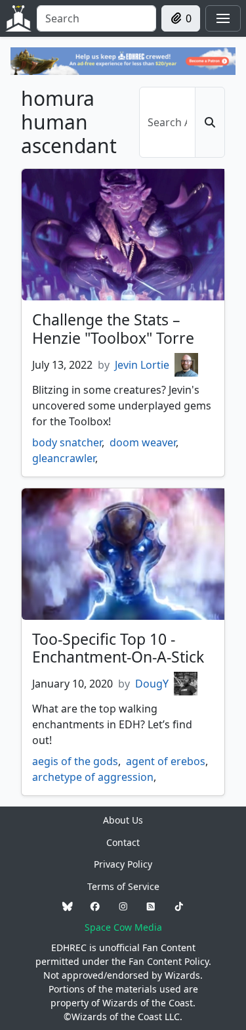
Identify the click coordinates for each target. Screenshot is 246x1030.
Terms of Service (123, 886)
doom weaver (143, 442)
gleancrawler (63, 458)
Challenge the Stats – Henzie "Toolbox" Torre (113, 328)
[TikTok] (179, 907)
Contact (123, 842)
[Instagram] (123, 907)
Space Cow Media (123, 927)
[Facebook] (95, 907)
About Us (123, 820)
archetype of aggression (93, 777)
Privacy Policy (123, 864)
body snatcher (67, 442)
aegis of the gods (75, 761)
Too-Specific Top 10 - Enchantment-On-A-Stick (118, 648)
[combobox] (96, 18)
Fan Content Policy (169, 961)
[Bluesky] (67, 907)
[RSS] (151, 907)
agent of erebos (165, 761)
